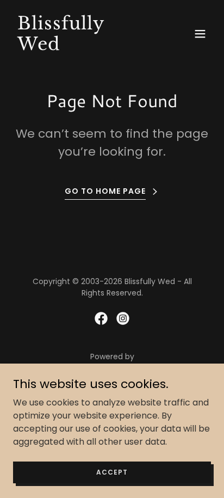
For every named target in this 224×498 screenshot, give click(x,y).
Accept (112, 471)
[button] (200, 34)
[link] (82, 47)
